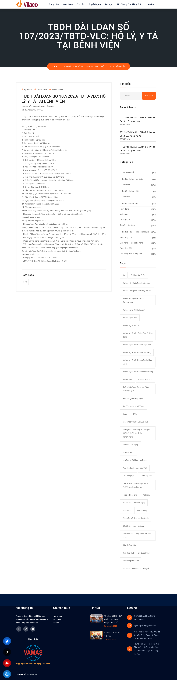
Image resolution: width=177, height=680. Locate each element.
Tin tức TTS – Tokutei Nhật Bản (135, 232)
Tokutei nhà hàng (130, 495)
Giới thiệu (68, 4)
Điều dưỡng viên (129, 545)
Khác (25, 282)
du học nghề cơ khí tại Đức (134, 310)
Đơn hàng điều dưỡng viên (131, 254)
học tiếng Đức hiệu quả (133, 399)
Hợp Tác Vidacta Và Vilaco (133, 406)
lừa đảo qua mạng (130, 445)
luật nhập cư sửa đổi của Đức (135, 422)
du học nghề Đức (130, 318)
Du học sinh (127, 379)
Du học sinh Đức (145, 379)
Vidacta (146, 495)
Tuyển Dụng (95, 4)
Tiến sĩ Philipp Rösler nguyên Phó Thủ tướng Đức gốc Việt (136, 485)
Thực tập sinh (146, 476)
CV (124, 275)
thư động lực (128, 476)
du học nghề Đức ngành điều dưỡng (138, 372)
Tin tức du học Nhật (130, 191)
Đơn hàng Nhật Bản (131, 561)
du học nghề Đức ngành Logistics (137, 345)
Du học (108, 4)
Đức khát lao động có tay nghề (136, 568)
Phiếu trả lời (125, 220)
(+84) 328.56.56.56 (142, 616)
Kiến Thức (124, 214)
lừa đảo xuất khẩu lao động (135, 460)
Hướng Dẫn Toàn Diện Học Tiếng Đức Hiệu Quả (136, 389)
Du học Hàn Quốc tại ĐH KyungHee (137, 291)
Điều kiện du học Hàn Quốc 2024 (136, 553)
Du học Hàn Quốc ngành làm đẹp (136, 283)
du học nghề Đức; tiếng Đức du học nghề (138, 335)
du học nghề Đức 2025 (132, 325)
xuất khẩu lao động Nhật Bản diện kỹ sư (137, 535)
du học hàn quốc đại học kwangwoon (133, 300)
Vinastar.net (32, 674)
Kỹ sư (135, 414)
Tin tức (80, 4)
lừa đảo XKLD (128, 452)
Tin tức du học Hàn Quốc (132, 179)
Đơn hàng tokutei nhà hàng (131, 243)
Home (54, 66)
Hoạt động (124, 209)
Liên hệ (150, 4)
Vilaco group (142, 510)
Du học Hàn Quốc (127, 172)
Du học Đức (125, 197)
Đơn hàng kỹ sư (126, 237)
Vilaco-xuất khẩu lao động (134, 503)
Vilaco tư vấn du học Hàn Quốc (136, 518)
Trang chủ (54, 4)
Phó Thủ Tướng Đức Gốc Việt (135, 468)
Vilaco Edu (127, 510)
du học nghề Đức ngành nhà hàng (137, 352)
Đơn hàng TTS (126, 248)
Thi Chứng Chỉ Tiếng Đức (129, 4)
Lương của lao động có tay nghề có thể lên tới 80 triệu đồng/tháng (136, 433)
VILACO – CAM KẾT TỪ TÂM (112, 634)
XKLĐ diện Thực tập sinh (133, 526)
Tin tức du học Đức (130, 203)
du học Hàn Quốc (138, 275)
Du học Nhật (125, 184)
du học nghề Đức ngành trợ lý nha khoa (137, 362)
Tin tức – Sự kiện (127, 225)
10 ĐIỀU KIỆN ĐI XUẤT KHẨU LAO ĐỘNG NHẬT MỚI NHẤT (113, 619)
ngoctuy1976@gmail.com (145, 625)
